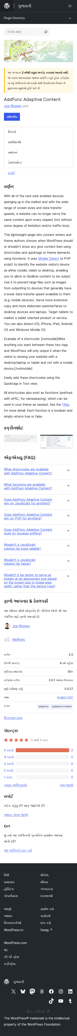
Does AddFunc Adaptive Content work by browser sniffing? (28, 531)
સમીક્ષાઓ (14, 142)
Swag (46, 930)
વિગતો (12, 132)
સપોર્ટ (11, 173)
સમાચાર (9, 882)
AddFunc (18, 639)
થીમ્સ (44, 882)
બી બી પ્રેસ (11, 957)
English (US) (65, 697)
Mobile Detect (48, 258)
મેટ (6, 950)
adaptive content (61, 706)
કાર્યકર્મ (45, 916)
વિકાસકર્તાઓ (12, 923)
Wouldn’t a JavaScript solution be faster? (20, 562)
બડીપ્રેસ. (10, 964)
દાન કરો (45, 923)
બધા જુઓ (66, 785)
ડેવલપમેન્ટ (15, 162)
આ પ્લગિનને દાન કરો (18, 850)
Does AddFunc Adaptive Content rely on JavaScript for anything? (28, 501)
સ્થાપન (12, 152)
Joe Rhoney (13, 106)
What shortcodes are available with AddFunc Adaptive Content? (28, 471)
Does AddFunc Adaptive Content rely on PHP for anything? (28, 516)
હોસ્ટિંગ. (9, 889)
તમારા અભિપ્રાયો (15, 785)
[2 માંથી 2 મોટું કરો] (68, 440)
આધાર (8, 916)
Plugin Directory (14, 18)
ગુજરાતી (18, 982)
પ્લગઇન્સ (46, 889)
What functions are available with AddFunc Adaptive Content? (28, 486)
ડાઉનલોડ (12, 116)
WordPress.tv (13, 930)
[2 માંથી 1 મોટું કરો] (32, 440)
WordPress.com (15, 943)
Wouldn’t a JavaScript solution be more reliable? (22, 546)
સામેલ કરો (47, 909)
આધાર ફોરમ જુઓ (16, 815)
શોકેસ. (44, 875)
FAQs (65, 404)
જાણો (7, 909)
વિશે (6, 875)
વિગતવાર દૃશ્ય (13, 718)
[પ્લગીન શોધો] (46, 32)
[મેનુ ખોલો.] (70, 6)
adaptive (43, 706)
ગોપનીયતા (11, 896)
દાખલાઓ (46, 896)
